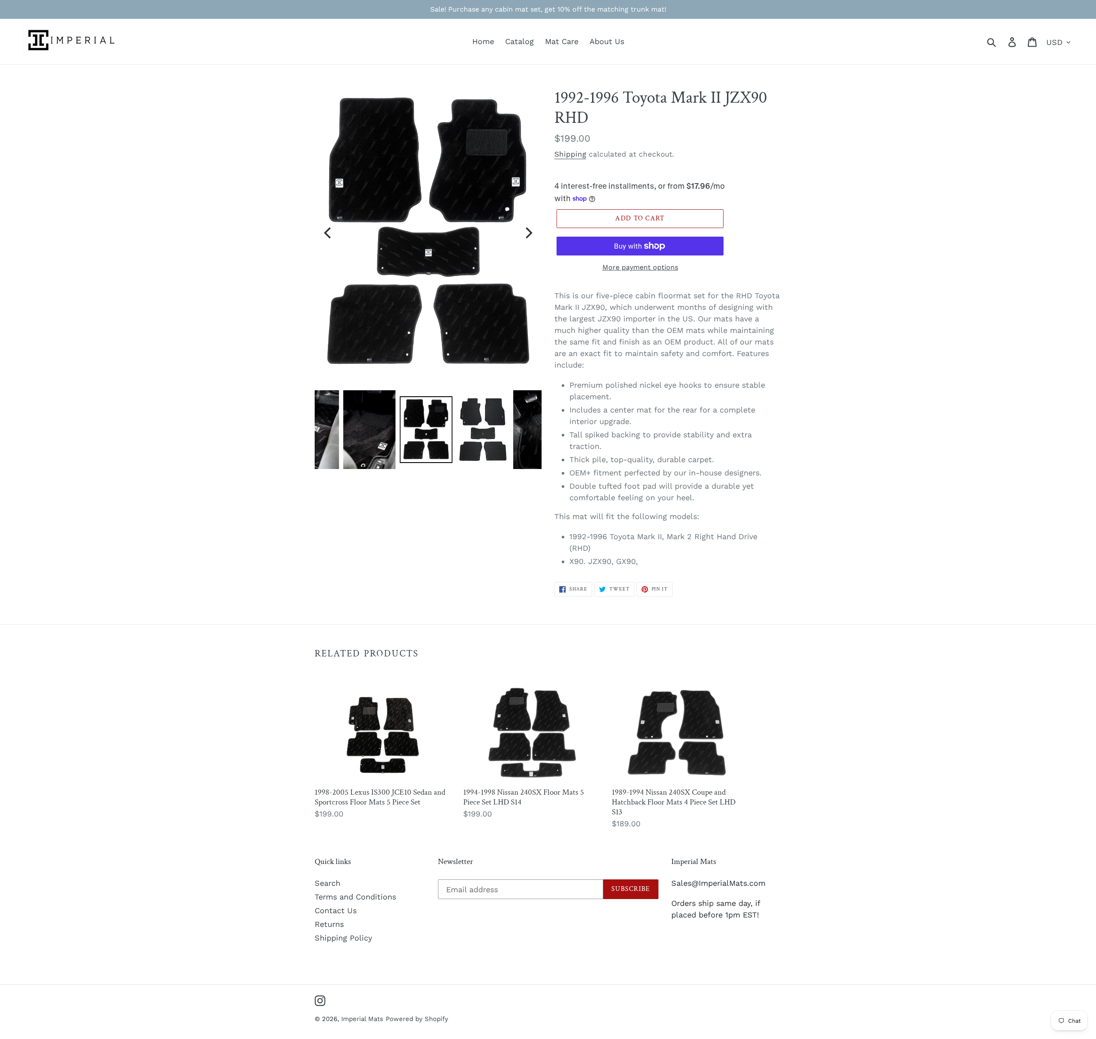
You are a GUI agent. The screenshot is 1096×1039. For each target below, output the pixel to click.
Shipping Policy (343, 937)
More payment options (640, 267)
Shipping (570, 154)
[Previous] (328, 232)
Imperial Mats (362, 1019)
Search (327, 883)
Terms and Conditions (355, 896)
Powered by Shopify (417, 1019)
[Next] (527, 232)
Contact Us (336, 910)
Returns (329, 924)
